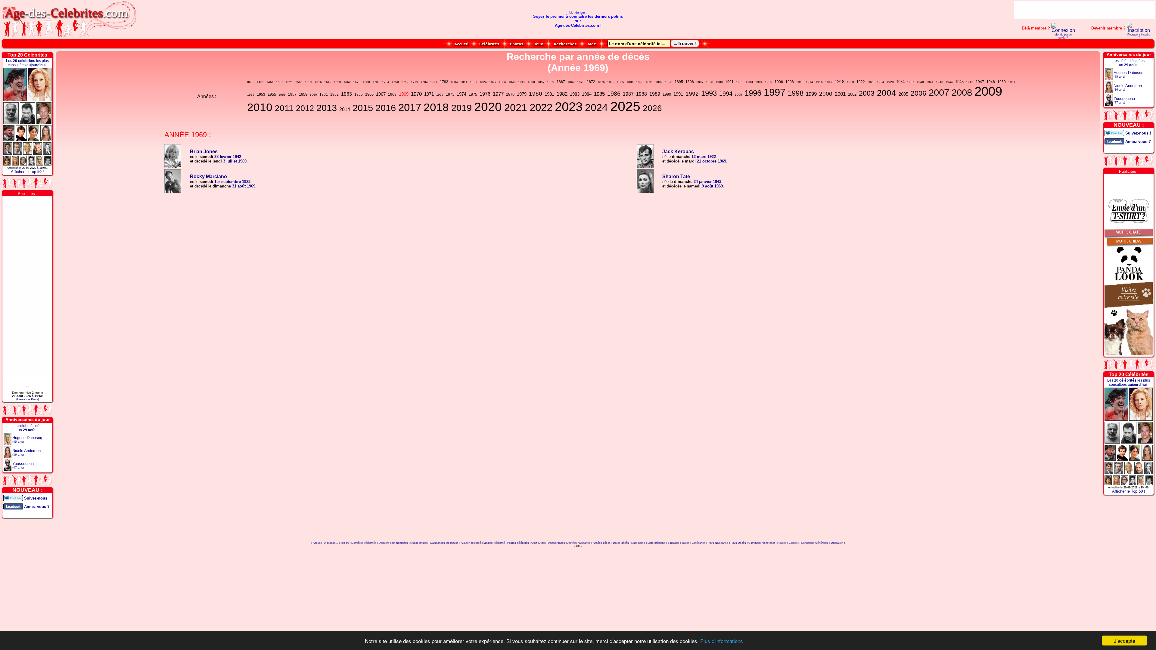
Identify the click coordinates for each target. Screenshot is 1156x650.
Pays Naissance (718, 542)
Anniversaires (556, 542)
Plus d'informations (721, 641)
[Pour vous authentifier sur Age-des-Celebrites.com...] (1063, 30)
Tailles (685, 542)
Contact (794, 542)
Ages (542, 542)
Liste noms (638, 542)
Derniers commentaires (393, 542)
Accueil (317, 542)
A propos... (331, 542)
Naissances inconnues (444, 542)
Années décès (602, 542)
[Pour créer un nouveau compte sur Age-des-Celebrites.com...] (1139, 30)
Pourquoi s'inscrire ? (1138, 36)
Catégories (698, 542)
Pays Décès (738, 542)
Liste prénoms (656, 542)
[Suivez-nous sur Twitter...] (13, 497)
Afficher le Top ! (27, 171)
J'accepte (1124, 640)
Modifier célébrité (494, 542)
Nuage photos (419, 542)
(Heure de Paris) (27, 399)
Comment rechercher (761, 542)
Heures (781, 542)
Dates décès (621, 542)
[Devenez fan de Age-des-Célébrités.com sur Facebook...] (13, 506)
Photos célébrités (518, 542)
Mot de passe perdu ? (1063, 36)
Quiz (534, 542)
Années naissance (578, 542)
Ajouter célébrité (471, 542)
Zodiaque (673, 542)
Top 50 (344, 542)
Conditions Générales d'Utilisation (822, 542)
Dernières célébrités (363, 542)
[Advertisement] (1084, 10)
